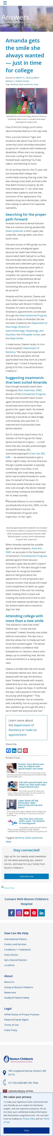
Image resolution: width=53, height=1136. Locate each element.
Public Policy (10, 1030)
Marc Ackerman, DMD (29, 390)
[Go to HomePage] (26, 3)
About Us (9, 982)
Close (26, 1130)
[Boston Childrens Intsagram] (19, 912)
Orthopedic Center (30, 334)
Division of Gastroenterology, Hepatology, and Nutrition (24, 330)
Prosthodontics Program (33, 555)
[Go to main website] (18, 1064)
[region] (26, 1114)
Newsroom (10, 992)
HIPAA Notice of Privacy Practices (21, 1014)
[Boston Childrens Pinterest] (34, 913)
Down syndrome (14, 230)
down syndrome (26, 84)
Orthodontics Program (33, 394)
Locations (9, 965)
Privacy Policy (29, 1118)
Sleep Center (16, 338)
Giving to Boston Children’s (18, 987)
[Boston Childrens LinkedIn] (41, 912)
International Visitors (15, 939)
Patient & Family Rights (16, 1019)
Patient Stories (22, 81)
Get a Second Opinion (15, 960)
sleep (35, 84)
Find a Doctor (11, 954)
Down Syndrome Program (33, 315)
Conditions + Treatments (17, 949)
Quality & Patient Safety (16, 997)
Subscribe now (26, 876)
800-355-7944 (30, 1082)
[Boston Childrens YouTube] (26, 912)
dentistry (14, 84)
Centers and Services (15, 944)
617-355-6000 (15, 1082)
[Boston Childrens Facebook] (11, 912)
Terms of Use (11, 1024)
